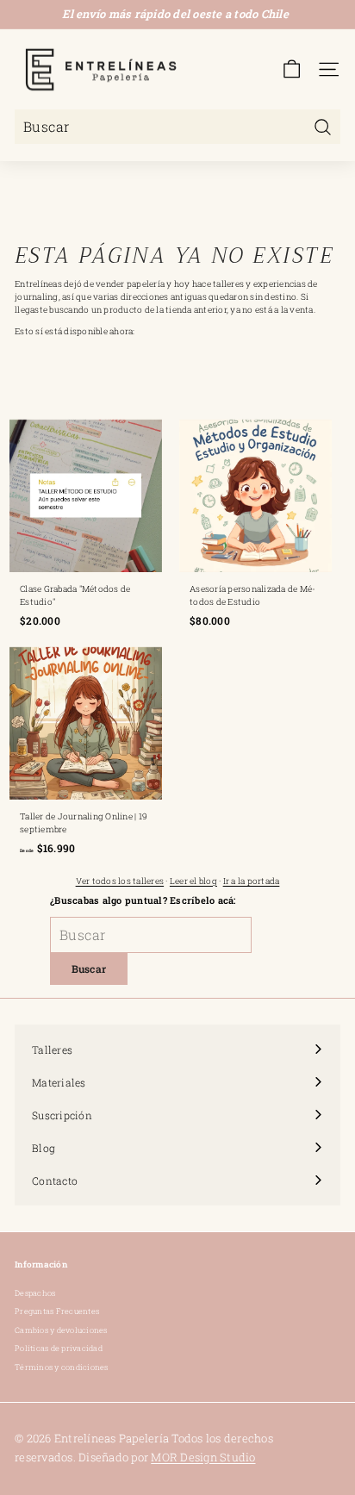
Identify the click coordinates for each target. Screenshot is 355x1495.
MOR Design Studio (203, 1457)
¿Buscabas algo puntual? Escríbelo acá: (143, 900)
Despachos (35, 1293)
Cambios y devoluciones (61, 1330)
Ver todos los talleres (120, 881)
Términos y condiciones (62, 1367)
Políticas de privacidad (59, 1348)
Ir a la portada (251, 881)
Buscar (89, 968)
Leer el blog (193, 881)
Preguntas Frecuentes (57, 1311)
